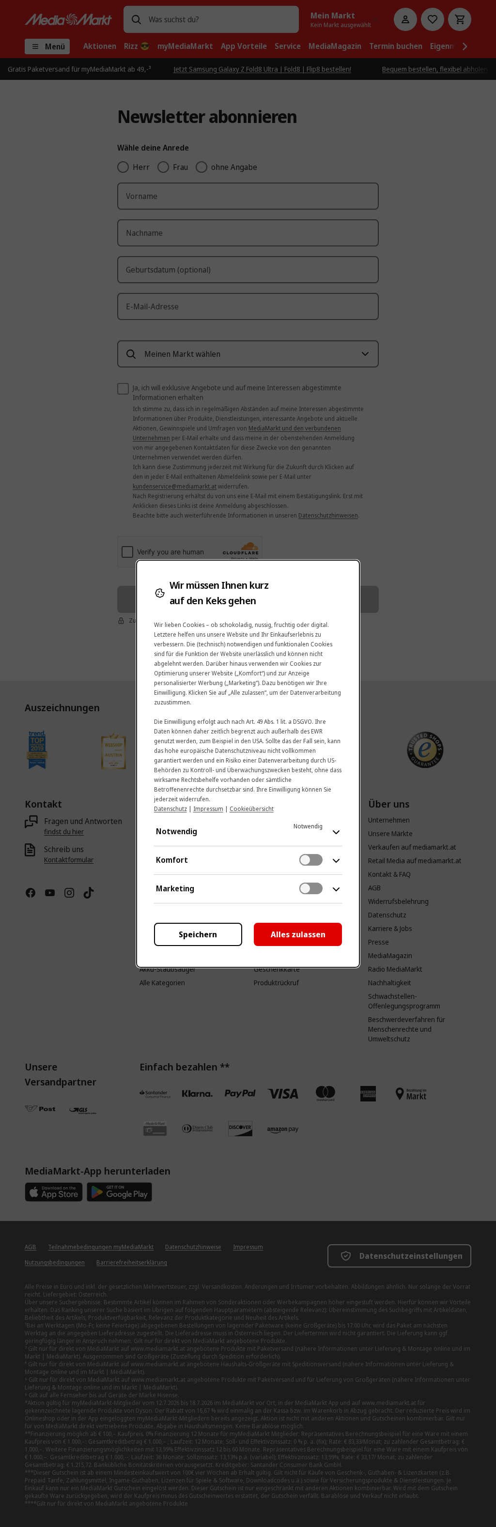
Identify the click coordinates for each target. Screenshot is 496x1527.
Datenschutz (170, 809)
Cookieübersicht (252, 809)
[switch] (311, 860)
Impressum (208, 809)
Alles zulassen (298, 934)
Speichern (198, 934)
